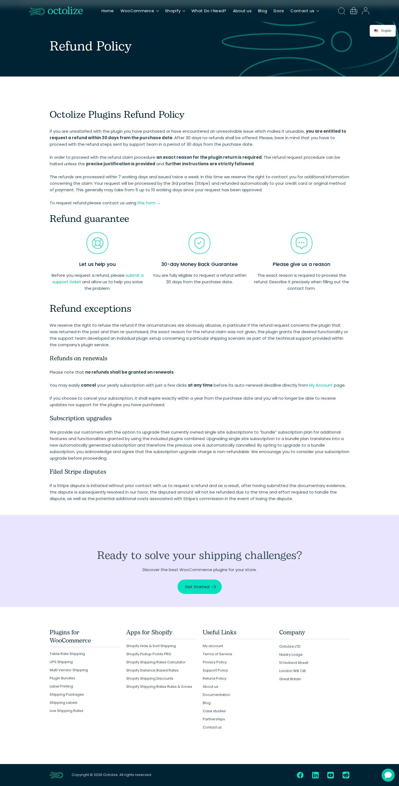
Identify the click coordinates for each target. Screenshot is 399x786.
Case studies (214, 711)
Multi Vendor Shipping (69, 670)
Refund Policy (214, 678)
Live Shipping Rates (66, 710)
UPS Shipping (61, 661)
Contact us (302, 11)
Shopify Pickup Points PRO (148, 654)
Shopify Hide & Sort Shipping (151, 645)
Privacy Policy (215, 662)
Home (108, 11)
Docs (279, 11)
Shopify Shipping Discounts (149, 678)
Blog (262, 11)
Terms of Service (217, 654)
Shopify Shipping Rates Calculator (156, 662)
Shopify (172, 11)
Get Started (197, 587)
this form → (149, 203)
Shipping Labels (63, 702)
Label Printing (61, 686)
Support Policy (215, 670)
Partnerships (214, 719)
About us (242, 11)
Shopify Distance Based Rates (152, 670)
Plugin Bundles (62, 678)
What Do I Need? (208, 11)
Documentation (216, 694)
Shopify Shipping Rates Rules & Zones (159, 686)
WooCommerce (137, 11)
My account (213, 645)
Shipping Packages (67, 694)
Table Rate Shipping (67, 653)
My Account (321, 385)
